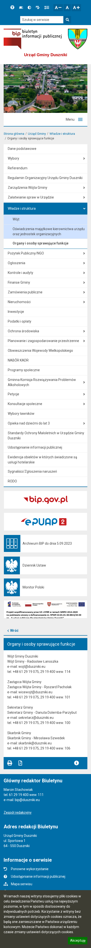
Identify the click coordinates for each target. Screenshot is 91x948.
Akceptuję (77, 941)
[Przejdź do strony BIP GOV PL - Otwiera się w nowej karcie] (33, 39)
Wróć (14, 630)
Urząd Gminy (37, 133)
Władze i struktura (62, 133)
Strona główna (14, 133)
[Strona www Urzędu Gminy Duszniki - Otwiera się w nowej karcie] (77, 39)
